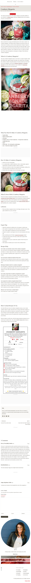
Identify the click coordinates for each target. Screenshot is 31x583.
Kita (3, 408)
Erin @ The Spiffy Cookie (6, 443)
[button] (10, 337)
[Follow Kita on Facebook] (3, 416)
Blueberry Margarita (18, 63)
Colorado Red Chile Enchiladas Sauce (8, 198)
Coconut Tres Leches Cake (6, 422)
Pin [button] (18, 339)
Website (23, 513)
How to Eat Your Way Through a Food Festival (24, 423)
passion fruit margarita (19, 235)
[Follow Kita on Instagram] (6, 416)
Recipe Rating (3, 494)
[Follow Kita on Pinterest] (8, 416)
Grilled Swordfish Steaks (23, 201)
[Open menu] (15, 4)
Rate (22, 339)
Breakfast (26, 569)
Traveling (18, 574)
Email (12, 513)
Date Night (19, 571)
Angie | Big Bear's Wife (6, 482)
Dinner (25, 571)
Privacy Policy (27, 580)
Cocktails (15, 556)
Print (14, 339)
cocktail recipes (10, 17)
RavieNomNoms (4, 464)
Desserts (15, 559)
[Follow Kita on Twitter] (5, 416)
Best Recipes (26, 573)
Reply (28, 443)
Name (2, 513)
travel (16, 562)
